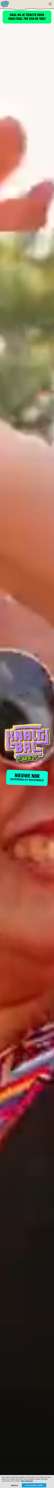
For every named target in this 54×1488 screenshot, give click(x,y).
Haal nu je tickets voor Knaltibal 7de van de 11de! (27, 17)
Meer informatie (27, 1481)
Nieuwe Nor (27, 776)
